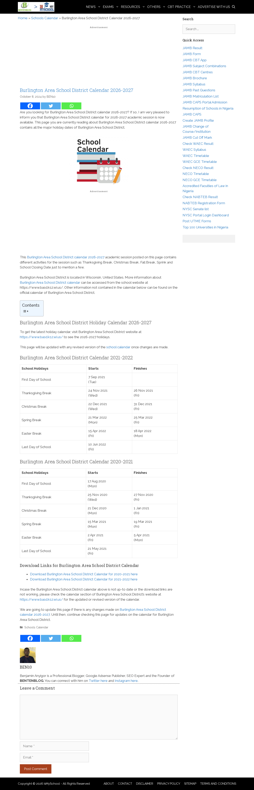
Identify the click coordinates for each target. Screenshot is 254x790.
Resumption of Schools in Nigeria (208, 108)
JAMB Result (192, 48)
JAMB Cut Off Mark (197, 137)
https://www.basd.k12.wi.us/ (41, 337)
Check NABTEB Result (200, 197)
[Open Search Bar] (233, 7)
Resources (130, 7)
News (91, 7)
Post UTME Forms (197, 221)
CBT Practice (179, 7)
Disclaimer (144, 783)
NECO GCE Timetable (200, 180)
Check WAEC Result (198, 144)
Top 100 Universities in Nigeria (205, 227)
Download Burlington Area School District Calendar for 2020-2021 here (84, 574)
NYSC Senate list (196, 209)
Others (154, 7)
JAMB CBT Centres (198, 72)
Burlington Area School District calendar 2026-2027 (65, 257)
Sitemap (190, 783)
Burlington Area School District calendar (50, 282)
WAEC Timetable (196, 156)
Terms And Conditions (218, 783)
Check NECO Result (198, 168)
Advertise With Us (214, 7)
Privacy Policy (168, 783)
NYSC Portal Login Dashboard (206, 215)
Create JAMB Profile (198, 120)
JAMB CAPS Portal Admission (205, 102)
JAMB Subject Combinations (204, 66)
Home (23, 18)
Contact (125, 783)
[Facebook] (30, 105)
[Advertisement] (99, 58)
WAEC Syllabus (194, 150)
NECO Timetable (196, 174)
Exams (108, 7)
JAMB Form (192, 54)
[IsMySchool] (37, 7)
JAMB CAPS (192, 114)
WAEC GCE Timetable (200, 162)
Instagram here (126, 681)
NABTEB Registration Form (204, 203)
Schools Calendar (44, 18)
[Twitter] (51, 105)
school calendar (118, 347)
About (109, 783)
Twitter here (98, 681)
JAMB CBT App (195, 60)
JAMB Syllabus (194, 84)
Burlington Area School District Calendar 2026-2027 (76, 90)
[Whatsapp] (71, 105)
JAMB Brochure (195, 78)
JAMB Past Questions (199, 90)
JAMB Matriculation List (201, 96)
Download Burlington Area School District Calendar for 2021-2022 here (84, 579)
